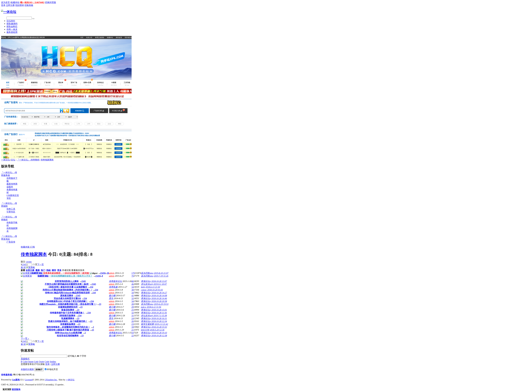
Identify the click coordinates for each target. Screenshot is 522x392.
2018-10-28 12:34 (159, 321)
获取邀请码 (12, 23)
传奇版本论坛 (115, 281)
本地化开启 (52, 369)
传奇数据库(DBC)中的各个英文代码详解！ (67, 301)
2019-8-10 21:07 (161, 273)
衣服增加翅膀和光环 (68, 307)
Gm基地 (16, 380)
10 (132, 333)
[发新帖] (30, 267)
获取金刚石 (12, 26)
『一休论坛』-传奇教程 (28, 160)
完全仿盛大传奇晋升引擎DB (67, 298)
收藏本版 (25, 247)
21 (132, 330)
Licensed (29, 380)
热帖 (48, 270)
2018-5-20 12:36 (157, 330)
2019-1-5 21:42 (161, 324)
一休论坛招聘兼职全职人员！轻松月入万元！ (71, 276)
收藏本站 (15, 2)
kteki (143, 287)
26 (132, 321)
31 (132, 315)
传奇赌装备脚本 (67, 324)
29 (132, 307)
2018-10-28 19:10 (159, 333)
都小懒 (112, 295)
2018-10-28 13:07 (159, 281)
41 (132, 295)
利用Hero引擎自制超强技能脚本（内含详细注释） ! (67, 290)
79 (132, 276)
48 (132, 281)
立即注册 (10, 5)
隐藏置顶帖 (37, 273)
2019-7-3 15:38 (160, 315)
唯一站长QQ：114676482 (32, 2)
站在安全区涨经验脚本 (68, 335)
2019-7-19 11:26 (161, 276)
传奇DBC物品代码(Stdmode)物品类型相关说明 (67, 293)
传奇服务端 (6, 374)
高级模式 (25, 359)
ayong (29, 261)
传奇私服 (113, 287)
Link (36, 361)
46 (132, 284)
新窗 (23, 270)
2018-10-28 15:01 (159, 310)
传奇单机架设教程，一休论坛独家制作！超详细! (66, 273)
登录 (3, 5)
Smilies (53, 361)
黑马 (111, 298)
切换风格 (28, 5)
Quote (41, 361)
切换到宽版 (50, 2)
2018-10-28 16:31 (159, 318)
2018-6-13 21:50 (152, 287)
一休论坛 (5, 160)
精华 (54, 270)
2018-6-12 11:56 (154, 307)
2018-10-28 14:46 (159, 298)
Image (31, 361)
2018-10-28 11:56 (159, 313)
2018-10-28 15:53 (159, 327)
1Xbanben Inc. (51, 380)
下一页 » (25, 338)
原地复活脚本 (66, 295)
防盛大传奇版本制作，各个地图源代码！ (67, 321)
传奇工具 (11, 209)
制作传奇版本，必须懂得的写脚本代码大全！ (68, 327)
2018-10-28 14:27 (159, 293)
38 (132, 290)
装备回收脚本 (67, 310)
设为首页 (5, 2)
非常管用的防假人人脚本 (67, 281)
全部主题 (30, 270)
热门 (43, 270)
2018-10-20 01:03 (155, 290)
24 (132, 318)
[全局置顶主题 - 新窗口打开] (26, 273)
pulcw (143, 307)
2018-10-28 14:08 (159, 295)
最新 (37, 270)
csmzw (144, 290)
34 (132, 287)
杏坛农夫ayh (147, 284)
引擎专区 (11, 212)
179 (133, 273)
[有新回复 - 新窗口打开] (22, 281)
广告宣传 (11, 242)
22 (132, 335)
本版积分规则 (27, 369)
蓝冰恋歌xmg (147, 273)
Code (47, 361)
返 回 (23, 267)
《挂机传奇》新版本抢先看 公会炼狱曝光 (67, 287)
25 (132, 310)
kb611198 (145, 330)
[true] (33, 18)
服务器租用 (12, 32)
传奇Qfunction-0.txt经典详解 (68, 333)
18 (108, 273)
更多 (59, 270)
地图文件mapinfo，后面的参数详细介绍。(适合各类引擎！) (67, 304)
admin (111, 273)
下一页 (40, 264)
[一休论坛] (8, 11)
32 (132, 298)
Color (25, 361)
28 (132, 304)
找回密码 (19, 5)
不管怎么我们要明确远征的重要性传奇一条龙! (67, 284)
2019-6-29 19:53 (161, 304)
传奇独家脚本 (47, 160)
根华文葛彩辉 (147, 324)
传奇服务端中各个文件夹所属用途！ (67, 313)
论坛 (11, 21)
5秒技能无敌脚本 (67, 315)
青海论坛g (146, 281)
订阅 (32, 247)
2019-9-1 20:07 (160, 284)
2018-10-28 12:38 (159, 335)
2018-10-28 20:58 (159, 301)
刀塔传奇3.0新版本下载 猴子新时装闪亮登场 (68, 330)
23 (132, 324)
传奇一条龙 (12, 29)
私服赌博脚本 (67, 318)
